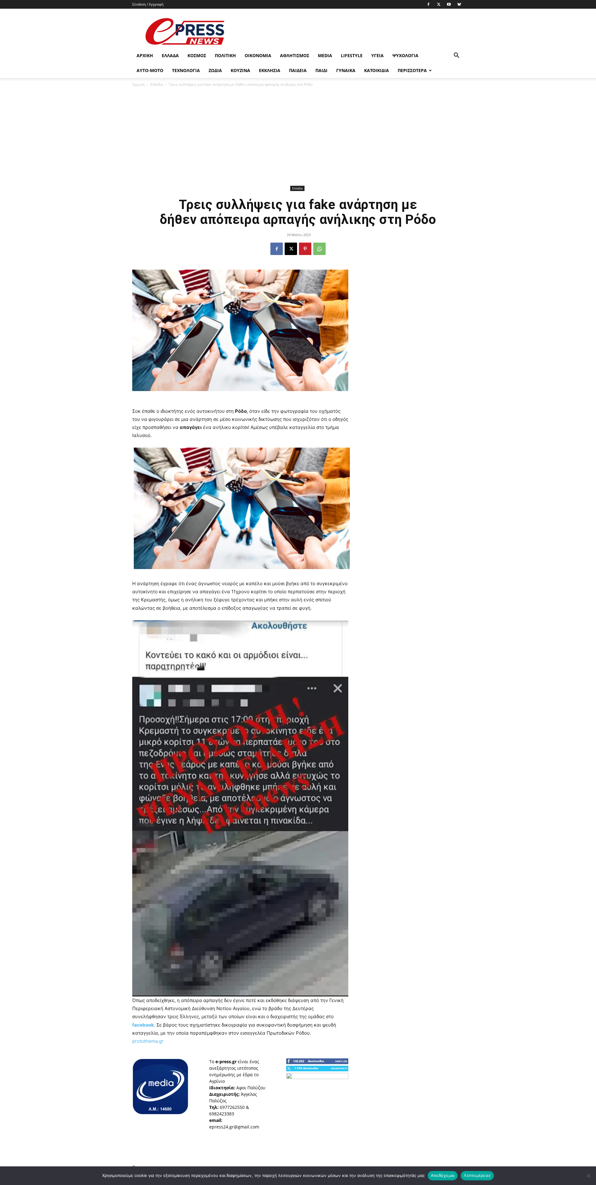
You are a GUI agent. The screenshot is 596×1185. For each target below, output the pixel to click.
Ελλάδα (170, 55)
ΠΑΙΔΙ (321, 70)
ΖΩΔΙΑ (215, 70)
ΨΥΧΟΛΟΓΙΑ (405, 55)
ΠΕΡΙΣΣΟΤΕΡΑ (412, 70)
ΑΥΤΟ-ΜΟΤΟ (150, 70)
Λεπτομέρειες (477, 1175)
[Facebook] (428, 4)
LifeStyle (352, 55)
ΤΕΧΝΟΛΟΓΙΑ (186, 70)
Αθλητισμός (294, 55)
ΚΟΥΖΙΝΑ (240, 70)
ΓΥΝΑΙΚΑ (345, 70)
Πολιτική (225, 55)
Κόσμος (196, 55)
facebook (143, 1025)
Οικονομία (258, 55)
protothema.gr (148, 1041)
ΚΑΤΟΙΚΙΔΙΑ (376, 70)
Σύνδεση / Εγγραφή (148, 4)
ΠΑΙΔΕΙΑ (298, 70)
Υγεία (377, 55)
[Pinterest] (305, 249)
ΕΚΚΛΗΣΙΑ (269, 70)
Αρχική (145, 55)
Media (325, 55)
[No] (588, 1176)
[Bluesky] (459, 4)
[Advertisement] (351, 31)
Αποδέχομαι (443, 1175)
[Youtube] (449, 4)
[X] (438, 4)
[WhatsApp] (319, 249)
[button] (456, 56)
